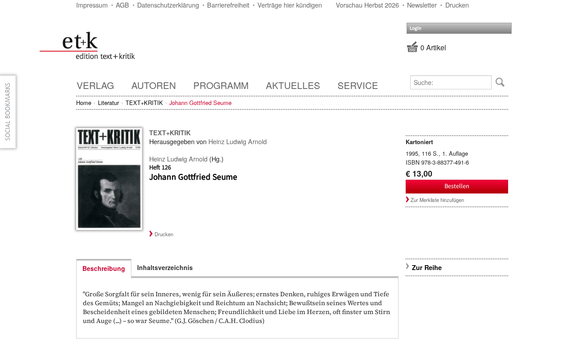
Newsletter (422, 4)
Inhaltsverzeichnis (165, 267)
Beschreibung (103, 268)
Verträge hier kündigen (289, 4)
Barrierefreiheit (228, 4)
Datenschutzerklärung (168, 4)
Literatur (108, 102)
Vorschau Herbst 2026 (367, 4)
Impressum (92, 4)
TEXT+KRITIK (144, 102)
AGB (122, 4)
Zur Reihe (427, 267)
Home (83, 102)
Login (415, 28)
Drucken (457, 4)
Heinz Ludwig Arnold (237, 141)
